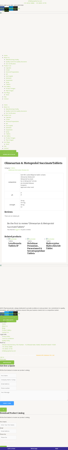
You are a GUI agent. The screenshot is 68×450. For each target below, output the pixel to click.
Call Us (2, 357)
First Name (3, 422)
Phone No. (3, 434)
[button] (34, 103)
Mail (56, 448)
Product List (7, 66)
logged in (18, 229)
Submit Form (7, 403)
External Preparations (12, 72)
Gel (7, 74)
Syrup (7, 82)
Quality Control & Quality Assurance (16, 62)
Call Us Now (11, 448)
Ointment (8, 78)
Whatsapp (3, 359)
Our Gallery (7, 86)
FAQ (5, 97)
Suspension (9, 80)
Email (1, 428)
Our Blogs (7, 92)
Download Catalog (9, 441)
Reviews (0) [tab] (25, 170)
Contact (6, 99)
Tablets (8, 84)
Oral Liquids (9, 76)
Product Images (10, 88)
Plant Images (10, 90)
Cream (8, 70)
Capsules (8, 68)
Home (6, 55)
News (7, 95)
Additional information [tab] (15, 170)
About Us (6, 57)
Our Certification (11, 64)
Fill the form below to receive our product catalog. (15, 427)
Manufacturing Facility (12, 59)
